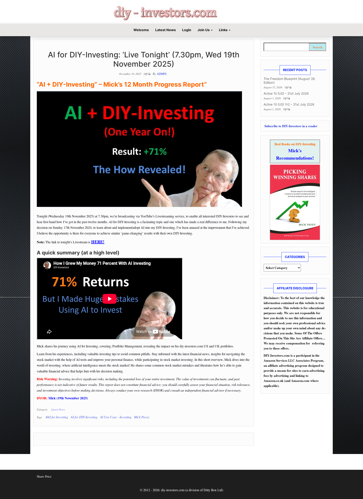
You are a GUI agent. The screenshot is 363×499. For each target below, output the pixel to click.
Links (223, 30)
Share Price (44, 476)
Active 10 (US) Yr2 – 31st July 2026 (289, 104)
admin (162, 74)
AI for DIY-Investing (84, 417)
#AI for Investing (57, 417)
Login (186, 30)
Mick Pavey (141, 417)
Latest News (165, 30)
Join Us (203, 30)
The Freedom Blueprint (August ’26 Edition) (289, 81)
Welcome (141, 30)
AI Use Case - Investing (116, 417)
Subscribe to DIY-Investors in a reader (290, 126)
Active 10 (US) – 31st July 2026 (286, 93)
